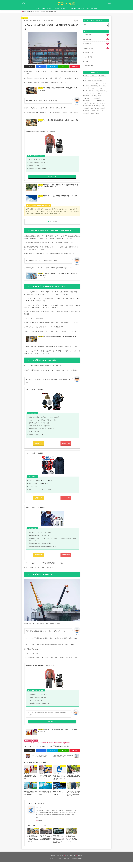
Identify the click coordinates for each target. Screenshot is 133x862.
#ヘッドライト (94, 85)
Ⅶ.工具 (87, 8)
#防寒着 (93, 110)
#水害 (86, 103)
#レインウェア (88, 90)
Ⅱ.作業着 (49, 8)
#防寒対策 (87, 110)
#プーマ (86, 85)
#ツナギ (105, 78)
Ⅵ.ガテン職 (81, 8)
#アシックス (102, 75)
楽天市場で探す (39, 443)
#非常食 (92, 113)
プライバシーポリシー (70, 855)
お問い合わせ (60, 855)
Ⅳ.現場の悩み (73, 8)
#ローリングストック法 (90, 93)
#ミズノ (92, 88)
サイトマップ (80, 855)
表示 (56, 221)
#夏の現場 (50, 742)
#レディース (103, 90)
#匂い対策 (94, 95)
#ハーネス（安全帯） (30, 742)
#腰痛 (103, 105)
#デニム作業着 (88, 80)
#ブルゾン (105, 83)
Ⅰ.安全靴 (43, 8)
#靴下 (98, 113)
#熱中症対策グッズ (59, 742)
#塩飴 (100, 95)
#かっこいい (94, 75)
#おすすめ (87, 75)
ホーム (37, 8)
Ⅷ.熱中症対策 (94, 8)
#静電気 (86, 113)
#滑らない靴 (92, 103)
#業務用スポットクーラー (90, 100)
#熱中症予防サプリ (102, 103)
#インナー (87, 78)
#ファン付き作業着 (42, 742)
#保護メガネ (100, 93)
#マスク (86, 88)
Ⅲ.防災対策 (56, 8)
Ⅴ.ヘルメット (64, 8)
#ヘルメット (102, 85)
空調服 (36, 740)
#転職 (97, 108)
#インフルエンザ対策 (96, 78)
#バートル (87, 83)
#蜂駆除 (86, 108)
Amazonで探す (66, 443)
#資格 (92, 108)
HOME (24, 11)
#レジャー (96, 90)
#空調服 (68, 742)
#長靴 (102, 108)
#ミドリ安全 (99, 88)
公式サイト (51, 177)
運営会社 (53, 855)
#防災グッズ (100, 110)
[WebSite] (39, 820)
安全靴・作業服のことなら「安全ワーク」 (63, 858)
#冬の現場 (87, 95)
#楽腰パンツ (101, 100)
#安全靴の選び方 (95, 98)
